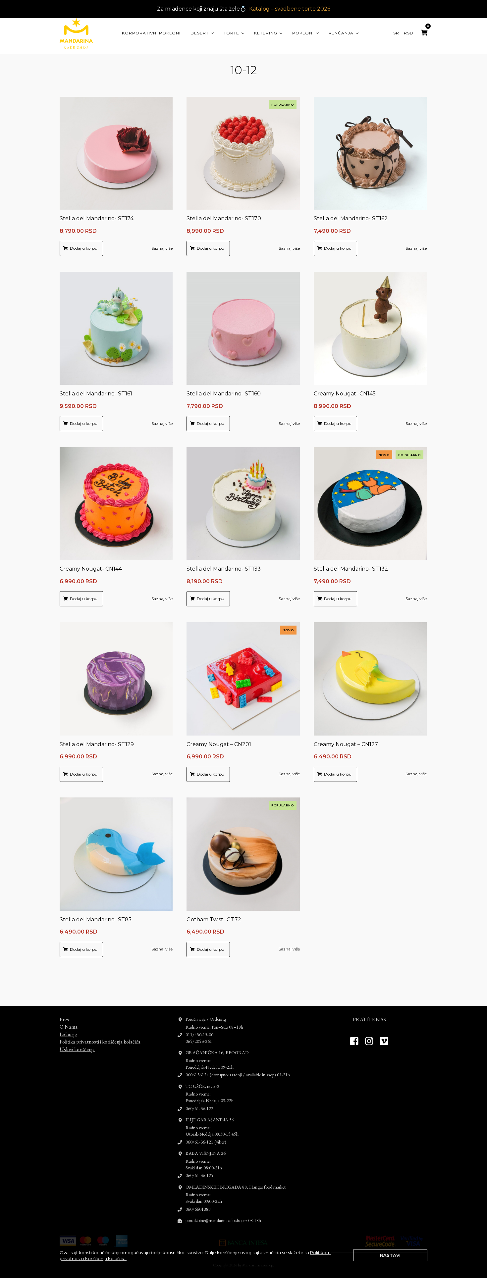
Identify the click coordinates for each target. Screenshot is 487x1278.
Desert (199, 32)
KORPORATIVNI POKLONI (151, 32)
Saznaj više (162, 248)
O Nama (69, 1026)
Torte (231, 32)
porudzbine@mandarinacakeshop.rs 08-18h (223, 1220)
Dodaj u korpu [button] (83, 248)
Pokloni (303, 32)
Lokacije (68, 1034)
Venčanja (341, 32)
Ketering (265, 32)
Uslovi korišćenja (77, 1049)
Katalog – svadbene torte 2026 (289, 9)
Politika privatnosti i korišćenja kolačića (100, 1041)
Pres (64, 1019)
